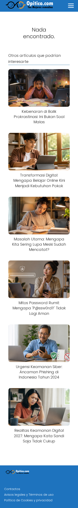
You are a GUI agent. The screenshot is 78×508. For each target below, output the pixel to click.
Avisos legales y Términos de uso (29, 495)
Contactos (12, 489)
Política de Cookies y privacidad (28, 500)
